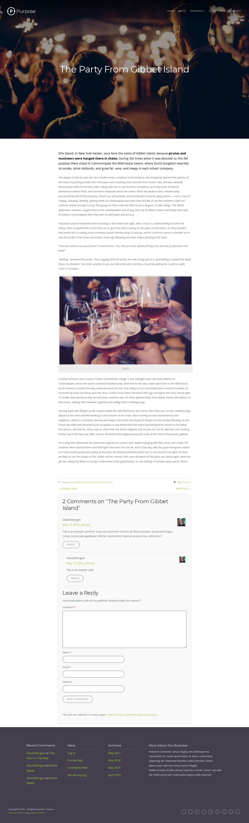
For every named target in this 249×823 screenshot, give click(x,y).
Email (66, 667)
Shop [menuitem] (223, 11)
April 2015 (114, 775)
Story (103, 482)
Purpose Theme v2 (17, 812)
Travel (110, 482)
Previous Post (69, 488)
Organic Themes (37, 812)
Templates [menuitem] (196, 11)
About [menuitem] (182, 11)
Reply (71, 544)
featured (186, 482)
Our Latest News (92, 482)
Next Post (182, 488)
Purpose (25, 11)
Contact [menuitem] (235, 11)
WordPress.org (77, 775)
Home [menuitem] (170, 11)
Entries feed (75, 760)
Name (67, 652)
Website (67, 681)
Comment (69, 607)
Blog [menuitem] (212, 11)
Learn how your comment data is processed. (132, 714)
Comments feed (77, 768)
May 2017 (114, 753)
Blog (73, 482)
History (79, 482)
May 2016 (114, 760)
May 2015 (114, 768)
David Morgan (36, 753)
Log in (71, 753)
